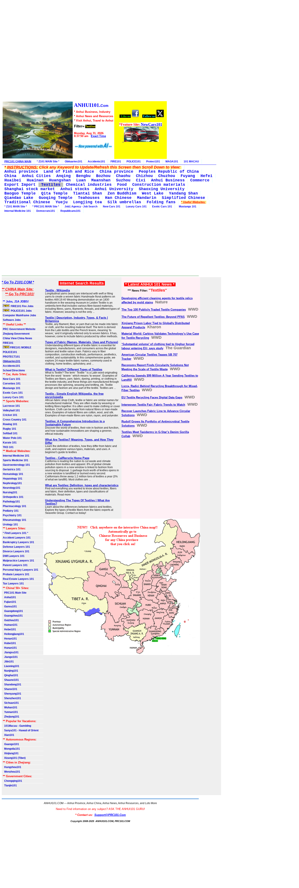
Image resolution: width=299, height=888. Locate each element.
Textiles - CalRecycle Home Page (67, 458)
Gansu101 (10, 606)
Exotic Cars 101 (162, 206)
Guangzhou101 (13, 615)
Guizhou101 (11, 620)
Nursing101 (10, 492)
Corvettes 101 (12, 383)
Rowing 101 (10, 424)
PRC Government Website (19, 329)
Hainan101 (10, 624)
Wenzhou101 (11, 771)
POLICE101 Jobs (20, 310)
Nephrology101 (12, 483)
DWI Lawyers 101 (14, 556)
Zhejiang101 (11, 716)
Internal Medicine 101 (17, 210)
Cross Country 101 (14, 419)
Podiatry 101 (11, 510)
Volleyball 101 (11, 410)
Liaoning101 (11, 666)
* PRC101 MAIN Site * (45, 206)
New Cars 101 (111, 206)
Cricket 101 (10, 415)
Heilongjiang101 (13, 634)
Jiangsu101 (11, 652)
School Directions (14, 370)
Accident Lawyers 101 (17, 537)
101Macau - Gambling (17, 725)
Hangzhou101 (12, 767)
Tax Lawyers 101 (13, 583)
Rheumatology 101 (14, 519)
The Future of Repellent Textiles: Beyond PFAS (153, 316)
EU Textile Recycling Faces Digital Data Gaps (151, 397)
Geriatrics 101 (12, 469)
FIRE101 (116, 161)
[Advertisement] (84, 51)
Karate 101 (10, 442)
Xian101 (8, 735)
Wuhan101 (10, 707)
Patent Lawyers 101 (15, 565)
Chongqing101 (12, 780)
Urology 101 (10, 524)
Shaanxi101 (11, 679)
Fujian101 (9, 601)
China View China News (17, 338)
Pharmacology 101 (14, 506)
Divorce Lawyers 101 (16, 551)
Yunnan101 (10, 712)
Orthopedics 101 (13, 497)
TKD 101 (8, 447)
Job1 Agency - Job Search (81, 206)
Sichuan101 (11, 702)
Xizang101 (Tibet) (14, 757)
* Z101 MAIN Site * (48, 161)
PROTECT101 (11, 356)
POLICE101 (134, 161)
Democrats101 (45, 210)
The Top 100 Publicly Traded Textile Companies (153, 309)
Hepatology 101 (12, 478)
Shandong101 (12, 684)
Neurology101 (11, 487)
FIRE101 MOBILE (20, 347)
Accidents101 (96, 161)
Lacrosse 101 (11, 405)
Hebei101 (9, 629)
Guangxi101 (11, 744)
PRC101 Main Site (14, 592)
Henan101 (10, 638)
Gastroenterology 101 (16, 464)
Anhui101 (9, 597)
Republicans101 (70, 210)
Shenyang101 (12, 693)
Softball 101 (10, 433)
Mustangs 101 (187, 206)
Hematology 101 (13, 474)
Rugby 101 (9, 428)
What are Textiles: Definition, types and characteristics (81, 485)
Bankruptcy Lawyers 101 (18, 542)
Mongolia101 (11, 748)
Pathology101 (11, 501)
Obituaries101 (73, 161)
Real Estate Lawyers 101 (18, 578)
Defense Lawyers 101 (16, 546)
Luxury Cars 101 (136, 206)
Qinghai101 (10, 675)
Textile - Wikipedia (57, 290)
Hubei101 (9, 643)
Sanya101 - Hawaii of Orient (21, 730)
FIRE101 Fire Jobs (21, 306)
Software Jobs (12, 319)
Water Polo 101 (12, 438)
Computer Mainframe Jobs (19, 315)
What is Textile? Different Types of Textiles (73, 369)
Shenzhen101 (12, 698)
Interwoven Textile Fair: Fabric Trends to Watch (153, 404)
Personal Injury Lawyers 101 (20, 569)
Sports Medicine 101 (15, 460)
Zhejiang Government (16, 333)
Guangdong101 (13, 611)
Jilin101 (8, 661)
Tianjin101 (10, 785)
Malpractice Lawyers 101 (18, 560)
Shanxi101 (10, 689)
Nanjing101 (10, 670)
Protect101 (153, 161)
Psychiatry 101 (12, 515)
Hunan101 (10, 647)
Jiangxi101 (10, 657)
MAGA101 (171, 161)
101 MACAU (191, 161)
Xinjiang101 (11, 753)
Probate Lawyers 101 (16, 574)
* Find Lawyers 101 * (15, 533)
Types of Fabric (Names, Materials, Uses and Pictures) (81, 342)
